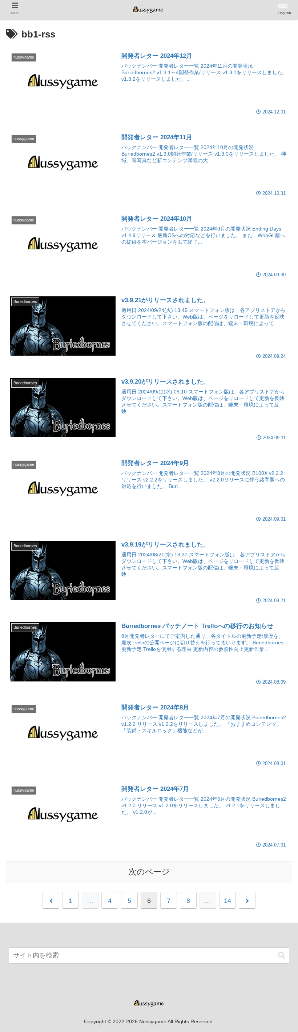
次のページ (149, 871)
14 (227, 900)
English (284, 13)
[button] (281, 955)
